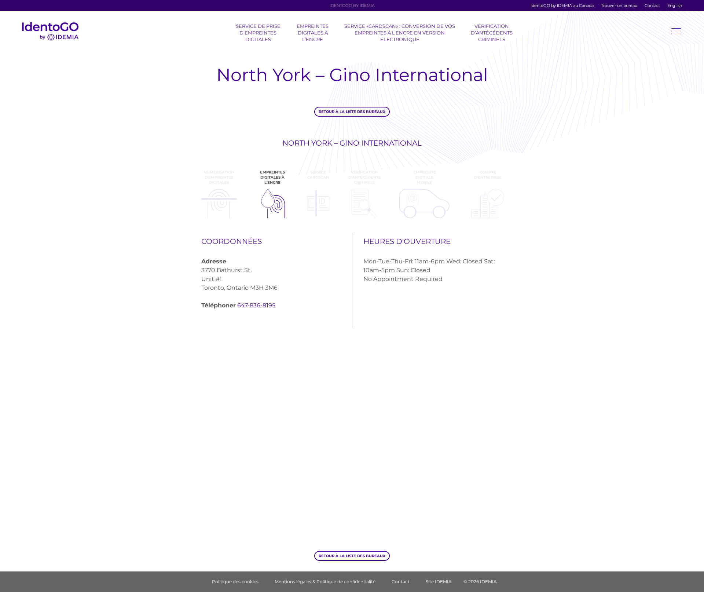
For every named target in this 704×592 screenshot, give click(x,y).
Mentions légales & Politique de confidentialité (325, 581)
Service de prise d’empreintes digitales (258, 32)
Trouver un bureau (619, 5)
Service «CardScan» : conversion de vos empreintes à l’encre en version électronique (399, 32)
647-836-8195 (256, 305)
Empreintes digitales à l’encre (313, 32)
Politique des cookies (235, 581)
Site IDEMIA (439, 581)
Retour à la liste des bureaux (352, 111)
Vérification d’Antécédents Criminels (492, 32)
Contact (652, 5)
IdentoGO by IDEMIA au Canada (562, 5)
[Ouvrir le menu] (676, 32)
